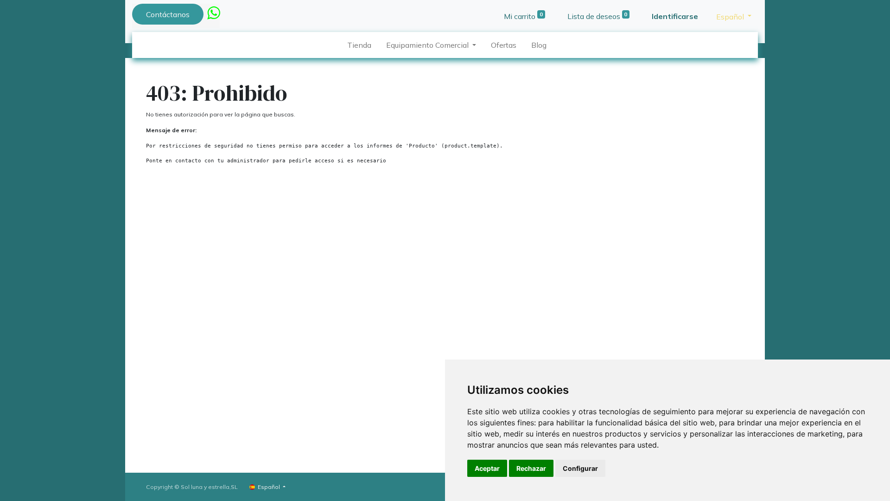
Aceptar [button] (487, 468)
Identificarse (675, 16)
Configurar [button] (580, 468)
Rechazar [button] (531, 468)
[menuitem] (359, 45)
